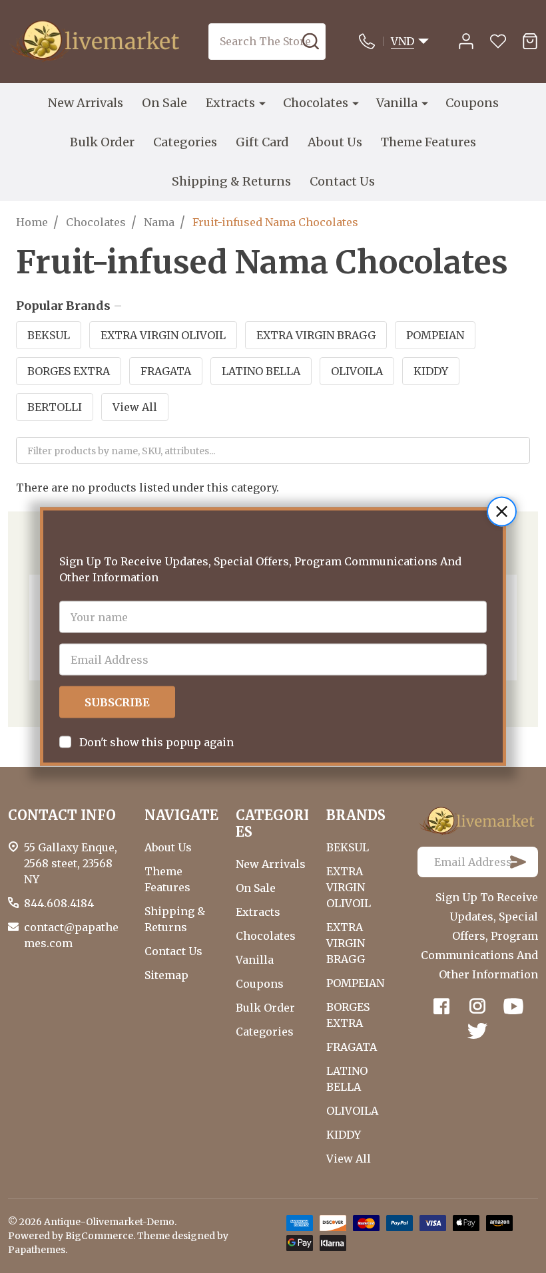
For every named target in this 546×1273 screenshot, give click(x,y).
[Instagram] (477, 1006)
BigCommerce (99, 1236)
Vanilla (396, 102)
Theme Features (428, 142)
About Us (335, 142)
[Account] (466, 41)
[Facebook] (441, 1006)
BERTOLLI (54, 407)
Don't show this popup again (156, 742)
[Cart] (530, 41)
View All (135, 407)
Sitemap (166, 975)
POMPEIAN (435, 335)
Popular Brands (63, 306)
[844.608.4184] (371, 41)
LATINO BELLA (261, 371)
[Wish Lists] (498, 41)
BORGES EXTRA (68, 371)
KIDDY (430, 371)
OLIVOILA (357, 371)
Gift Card (262, 142)
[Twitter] (477, 1031)
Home (32, 222)
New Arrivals (85, 102)
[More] (262, 103)
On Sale (164, 102)
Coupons (472, 102)
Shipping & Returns (231, 181)
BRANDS (356, 815)
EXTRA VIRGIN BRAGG (316, 335)
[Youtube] (513, 1006)
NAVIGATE (181, 815)
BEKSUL (48, 335)
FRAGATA (165, 371)
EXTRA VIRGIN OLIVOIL (163, 335)
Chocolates (315, 102)
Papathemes (36, 1250)
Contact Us (342, 181)
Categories (185, 142)
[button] (502, 512)
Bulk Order (102, 142)
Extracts (230, 102)
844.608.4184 (59, 903)
